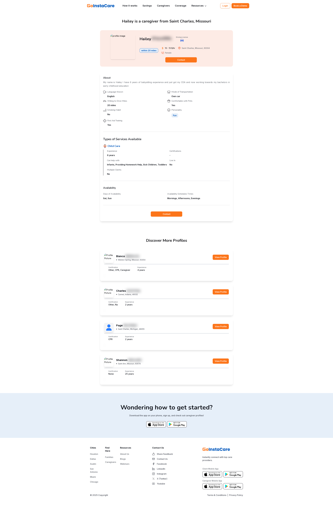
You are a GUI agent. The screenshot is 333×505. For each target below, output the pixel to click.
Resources (197, 5)
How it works (130, 5)
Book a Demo (240, 5)
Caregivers (163, 5)
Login (225, 5)
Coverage (180, 5)
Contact (181, 60)
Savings (147, 5)
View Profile (221, 257)
